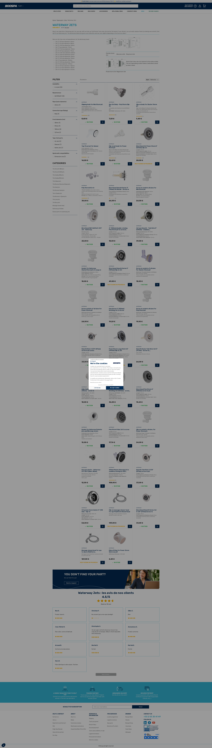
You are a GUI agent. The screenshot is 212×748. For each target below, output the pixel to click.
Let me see (97, 387)
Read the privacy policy (95, 382)
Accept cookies (114, 387)
